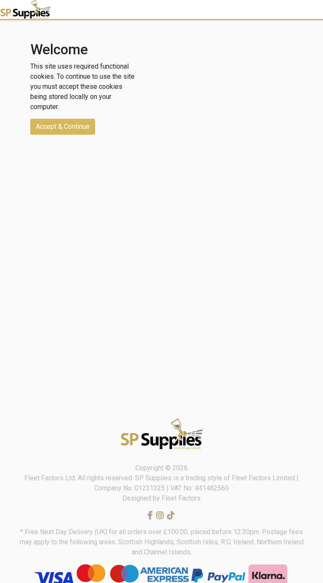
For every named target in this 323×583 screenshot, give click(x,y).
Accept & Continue (63, 126)
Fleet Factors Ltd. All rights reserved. (79, 478)
